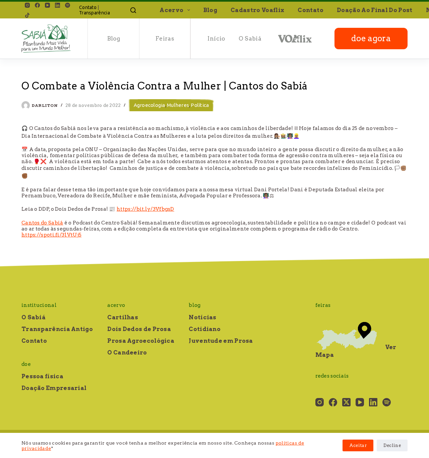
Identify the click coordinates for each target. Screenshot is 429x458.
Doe (26, 364)
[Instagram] (27, 5)
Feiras (165, 38)
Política (200, 105)
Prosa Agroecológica (140, 340)
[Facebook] (37, 5)
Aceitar (358, 445)
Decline (392, 445)
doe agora (371, 38)
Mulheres (178, 105)
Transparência (94, 12)
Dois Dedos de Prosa (139, 329)
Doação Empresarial (53, 388)
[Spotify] (67, 5)
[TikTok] (27, 15)
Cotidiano (205, 329)
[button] (189, 10)
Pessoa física (42, 376)
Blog (210, 10)
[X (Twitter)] (346, 402)
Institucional (39, 305)
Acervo (171, 10)
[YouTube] (47, 5)
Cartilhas (122, 317)
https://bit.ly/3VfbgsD (145, 209)
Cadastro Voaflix (257, 10)
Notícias (202, 317)
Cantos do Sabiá (42, 223)
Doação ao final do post (375, 10)
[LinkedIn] (57, 5)
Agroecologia (149, 105)
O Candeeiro (127, 352)
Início (216, 38)
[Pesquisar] (133, 10)
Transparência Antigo (57, 329)
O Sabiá (250, 38)
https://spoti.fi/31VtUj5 (51, 235)
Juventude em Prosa (221, 340)
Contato (88, 7)
